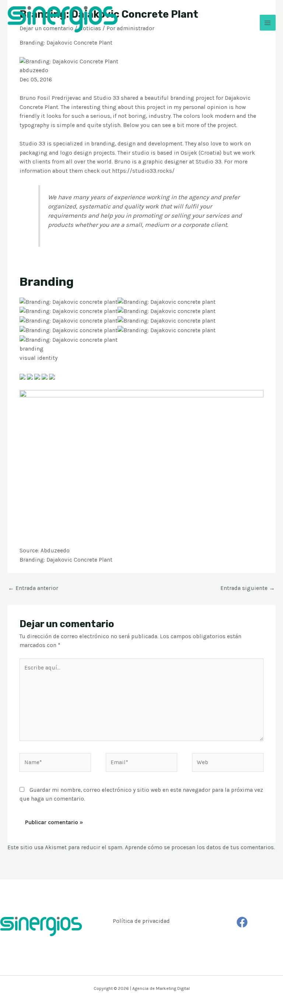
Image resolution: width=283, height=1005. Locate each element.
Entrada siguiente (247, 588)
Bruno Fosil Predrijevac (50, 98)
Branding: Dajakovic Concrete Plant (66, 559)
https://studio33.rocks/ (143, 171)
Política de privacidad (141, 921)
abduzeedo (34, 70)
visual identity (38, 358)
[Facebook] (242, 922)
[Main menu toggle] (268, 23)
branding (31, 348)
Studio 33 (106, 98)
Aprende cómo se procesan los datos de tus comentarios (199, 847)
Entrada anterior (33, 588)
